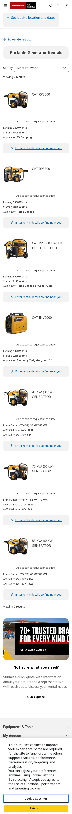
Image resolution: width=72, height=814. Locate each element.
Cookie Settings (36, 798)
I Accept (36, 808)
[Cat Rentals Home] (23, 5)
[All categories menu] (6, 6)
